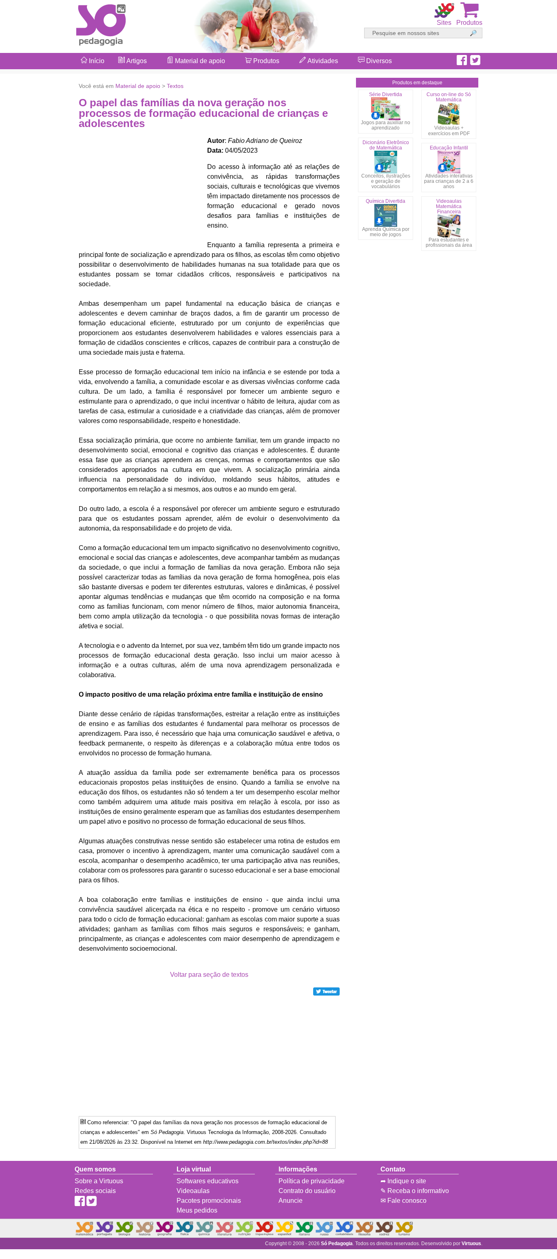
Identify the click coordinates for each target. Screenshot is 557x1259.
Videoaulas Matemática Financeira (449, 206)
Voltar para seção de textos (209, 974)
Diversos (378, 60)
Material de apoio (199, 60)
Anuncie (290, 1200)
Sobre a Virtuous (99, 1181)
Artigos (136, 60)
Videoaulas (193, 1190)
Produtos (265, 60)
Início (95, 60)
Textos (175, 86)
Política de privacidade (311, 1181)
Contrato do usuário (307, 1190)
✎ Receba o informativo (414, 1190)
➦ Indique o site (403, 1181)
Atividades (322, 60)
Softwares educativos (208, 1181)
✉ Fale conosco (403, 1200)
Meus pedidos (197, 1210)
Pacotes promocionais (209, 1200)
